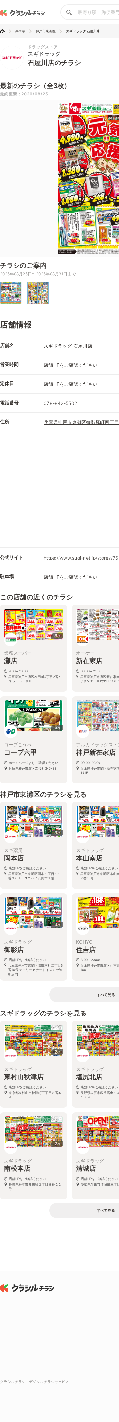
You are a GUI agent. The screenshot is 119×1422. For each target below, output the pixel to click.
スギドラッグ (44, 53)
